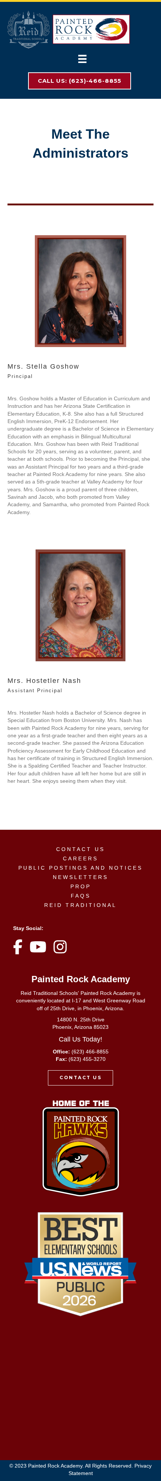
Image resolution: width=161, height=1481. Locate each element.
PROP (80, 886)
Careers (80, 858)
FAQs (81, 896)
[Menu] (82, 59)
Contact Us (80, 849)
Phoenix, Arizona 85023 (80, 1027)
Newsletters (80, 877)
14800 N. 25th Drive (80, 1019)
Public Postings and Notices (80, 868)
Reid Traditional (80, 905)
